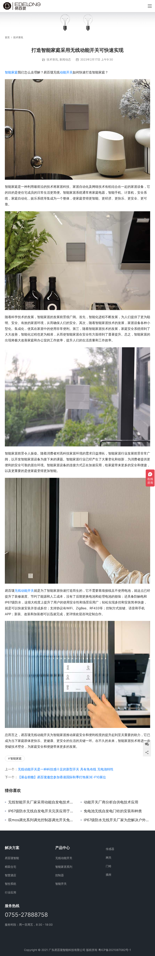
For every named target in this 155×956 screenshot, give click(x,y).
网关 (108, 857)
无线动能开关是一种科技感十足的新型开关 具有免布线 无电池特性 (65, 769)
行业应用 (10, 892)
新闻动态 (65, 59)
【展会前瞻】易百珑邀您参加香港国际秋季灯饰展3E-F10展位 (62, 777)
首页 (7, 37)
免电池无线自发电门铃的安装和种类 (113, 811)
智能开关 (61, 883)
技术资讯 (52, 59)
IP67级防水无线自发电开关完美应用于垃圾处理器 (41, 811)
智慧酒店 (10, 875)
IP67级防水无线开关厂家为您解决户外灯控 (117, 820)
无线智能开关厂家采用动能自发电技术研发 (41, 802)
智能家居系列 (63, 866)
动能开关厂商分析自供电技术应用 (111, 802)
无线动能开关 (24, 590)
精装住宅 (10, 866)
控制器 (59, 875)
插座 (108, 874)
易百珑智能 (12, 858)
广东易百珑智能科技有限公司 (67, 950)
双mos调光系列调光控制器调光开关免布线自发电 (41, 820)
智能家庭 (11, 72)
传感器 (110, 849)
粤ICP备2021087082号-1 (114, 950)
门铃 (108, 866)
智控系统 (10, 883)
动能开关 (66, 72)
